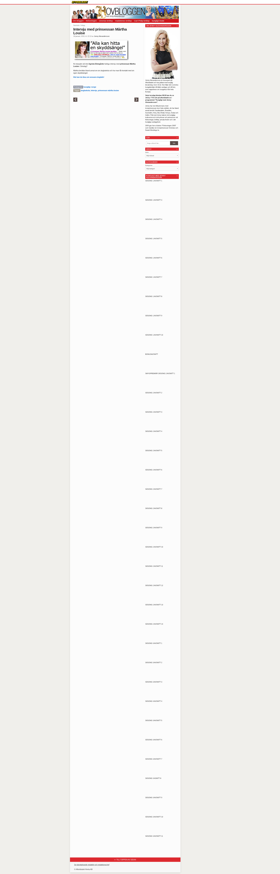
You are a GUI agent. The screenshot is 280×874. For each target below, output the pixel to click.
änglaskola (85, 90)
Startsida (76, 25)
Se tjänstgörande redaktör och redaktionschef (91, 865)
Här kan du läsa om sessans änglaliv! (88, 77)
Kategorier (148, 165)
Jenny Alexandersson (101, 36)
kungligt (87, 87)
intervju (94, 90)
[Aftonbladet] (80, 2)
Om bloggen (78, 21)
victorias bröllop (106, 21)
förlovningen (91, 21)
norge (93, 87)
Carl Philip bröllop (142, 21)
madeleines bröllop (123, 21)
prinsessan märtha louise (108, 90)
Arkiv (147, 152)
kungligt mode (158, 21)
